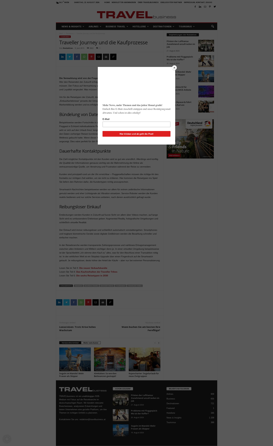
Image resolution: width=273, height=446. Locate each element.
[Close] (174, 67)
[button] (7, 439)
